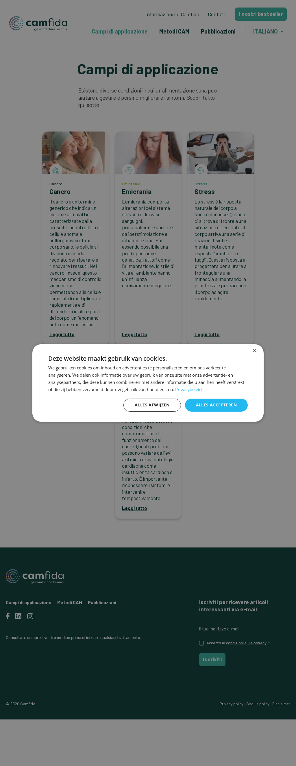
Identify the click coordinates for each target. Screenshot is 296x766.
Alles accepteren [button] (216, 405)
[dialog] (148, 383)
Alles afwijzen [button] (152, 405)
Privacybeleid (188, 389)
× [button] (254, 351)
